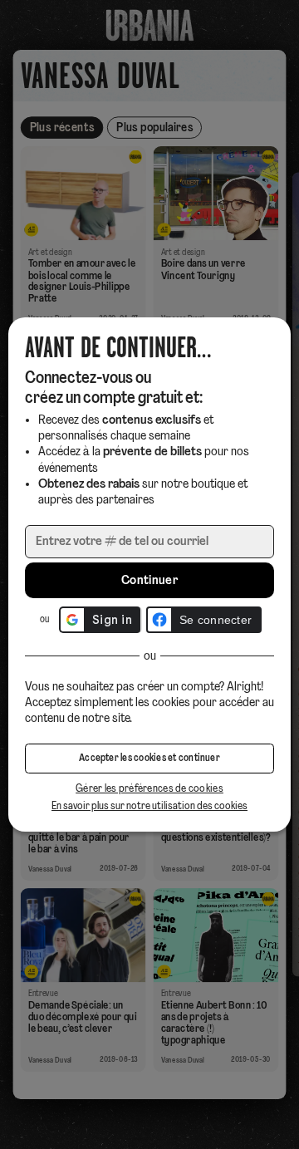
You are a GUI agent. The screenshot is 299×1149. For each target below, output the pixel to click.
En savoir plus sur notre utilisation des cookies (149, 806)
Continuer (149, 580)
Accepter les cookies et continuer (149, 759)
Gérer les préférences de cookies (149, 788)
